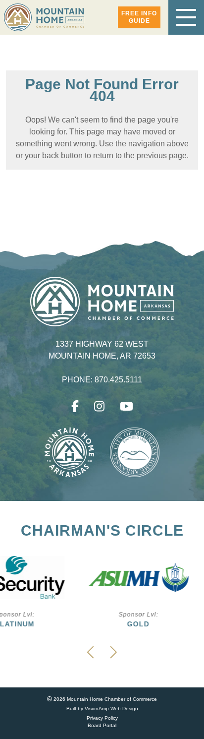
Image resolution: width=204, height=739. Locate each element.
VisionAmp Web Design (111, 708)
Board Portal (102, 725)
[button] (139, 17)
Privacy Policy (102, 718)
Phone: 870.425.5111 (102, 380)
